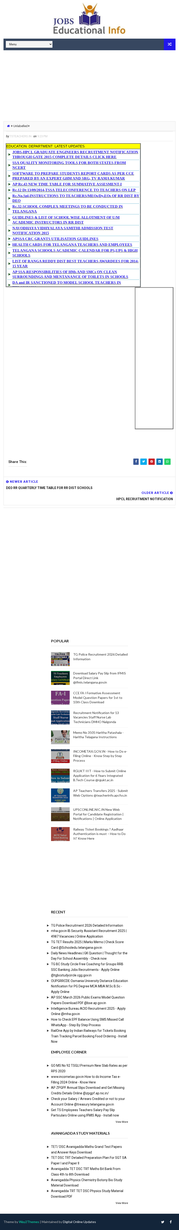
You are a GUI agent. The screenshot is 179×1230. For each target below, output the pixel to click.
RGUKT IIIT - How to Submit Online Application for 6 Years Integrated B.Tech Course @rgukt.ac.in (99, 775)
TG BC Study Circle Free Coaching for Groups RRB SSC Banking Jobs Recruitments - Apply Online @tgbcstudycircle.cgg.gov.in (87, 969)
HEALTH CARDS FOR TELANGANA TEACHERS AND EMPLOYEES (72, 245)
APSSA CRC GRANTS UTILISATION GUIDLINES (55, 239)
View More (122, 1121)
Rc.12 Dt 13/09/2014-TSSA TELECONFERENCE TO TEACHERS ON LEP (74, 190)
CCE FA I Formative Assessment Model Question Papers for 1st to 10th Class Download (97, 697)
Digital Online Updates (79, 1222)
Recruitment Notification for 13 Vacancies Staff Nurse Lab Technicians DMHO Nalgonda (96, 717)
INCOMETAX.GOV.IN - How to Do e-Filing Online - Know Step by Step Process (100, 755)
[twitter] (162, 1221)
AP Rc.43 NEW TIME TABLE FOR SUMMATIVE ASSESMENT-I (67, 184)
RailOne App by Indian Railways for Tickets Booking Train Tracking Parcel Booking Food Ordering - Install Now (89, 1036)
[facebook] (170, 1221)
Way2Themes (29, 1222)
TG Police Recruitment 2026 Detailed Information (87, 925)
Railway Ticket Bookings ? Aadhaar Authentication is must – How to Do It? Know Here (99, 833)
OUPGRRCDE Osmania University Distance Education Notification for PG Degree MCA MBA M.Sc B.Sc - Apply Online (89, 986)
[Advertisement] (89, 86)
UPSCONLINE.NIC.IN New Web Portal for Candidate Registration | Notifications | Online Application (98, 814)
